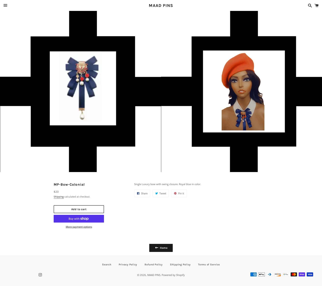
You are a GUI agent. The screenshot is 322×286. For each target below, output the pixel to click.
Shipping (59, 196)
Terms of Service (209, 264)
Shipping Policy (180, 264)
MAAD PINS (161, 5)
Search (106, 264)
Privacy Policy (128, 264)
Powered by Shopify (173, 275)
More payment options (79, 226)
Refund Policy (154, 264)
